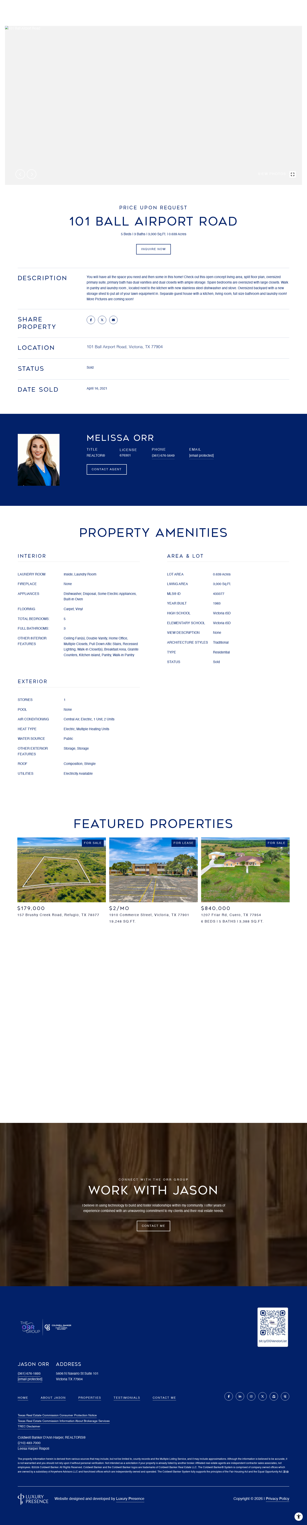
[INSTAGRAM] (251, 1396)
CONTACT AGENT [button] (107, 469)
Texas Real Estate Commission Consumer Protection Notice (57, 1415)
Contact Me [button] (153, 1226)
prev (20, 174)
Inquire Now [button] (153, 249)
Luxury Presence (130, 1499)
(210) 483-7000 (29, 1443)
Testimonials (127, 1397)
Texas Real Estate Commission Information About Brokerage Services (64, 1421)
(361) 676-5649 (163, 456)
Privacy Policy (277, 1499)
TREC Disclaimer (29, 1426)
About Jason (53, 1397)
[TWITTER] (262, 1396)
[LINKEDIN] (240, 1396)
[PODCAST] (285, 1396)
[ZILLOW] (274, 1396)
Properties (89, 1397)
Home (23, 1397)
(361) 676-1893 (29, 1373)
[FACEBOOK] (229, 1396)
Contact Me (164, 1397)
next (31, 174)
